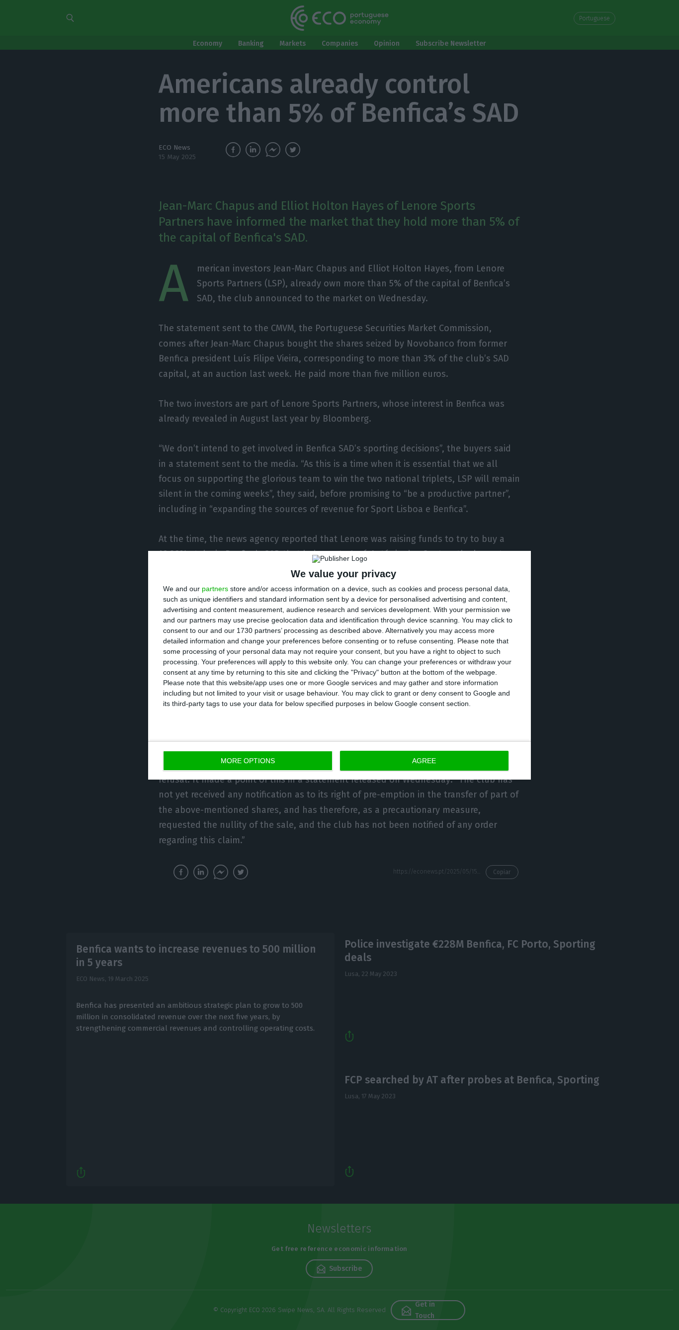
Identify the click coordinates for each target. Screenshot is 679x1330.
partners (215, 588)
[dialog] (339, 665)
